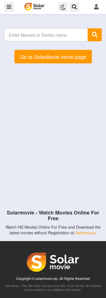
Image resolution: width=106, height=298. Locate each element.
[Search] (95, 34)
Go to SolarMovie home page (53, 56)
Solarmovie (85, 232)
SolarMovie (34, 6)
